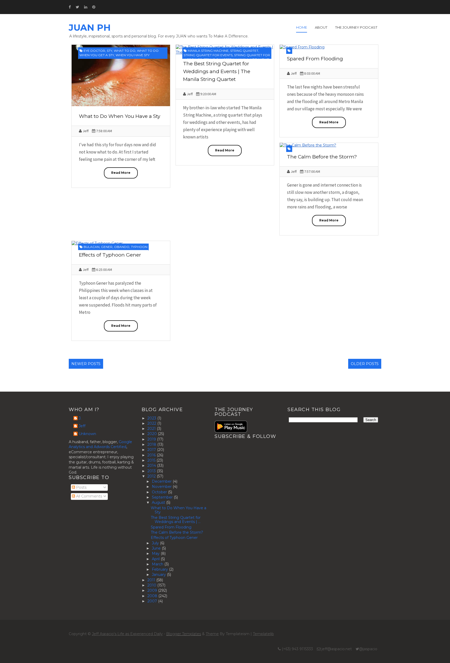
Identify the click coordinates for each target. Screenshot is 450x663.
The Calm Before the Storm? (322, 157)
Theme (212, 634)
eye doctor (94, 51)
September (163, 497)
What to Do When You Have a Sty (119, 116)
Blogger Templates (183, 634)
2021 (152, 428)
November (162, 486)
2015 (152, 460)
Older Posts (365, 363)
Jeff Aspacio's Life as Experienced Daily (127, 634)
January (159, 574)
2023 (152, 418)
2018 (152, 444)
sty (109, 51)
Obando (121, 247)
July (156, 543)
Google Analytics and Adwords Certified (100, 444)
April (156, 559)
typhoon (139, 247)
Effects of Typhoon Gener (110, 255)
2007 (152, 601)
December (162, 481)
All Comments (88, 496)
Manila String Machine (208, 51)
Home (301, 27)
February (160, 569)
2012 (152, 476)
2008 (152, 596)
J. (80, 418)
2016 (152, 455)
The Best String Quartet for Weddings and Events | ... (176, 519)
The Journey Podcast (356, 27)
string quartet (244, 51)
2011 (151, 580)
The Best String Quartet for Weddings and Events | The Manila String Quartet (216, 71)
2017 (152, 449)
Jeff (82, 426)
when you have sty (132, 55)
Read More (120, 173)
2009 (152, 590)
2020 (152, 433)
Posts (80, 487)
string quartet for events (208, 55)
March (158, 564)
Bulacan (91, 247)
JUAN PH (90, 27)
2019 (152, 439)
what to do (124, 51)
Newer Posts (86, 363)
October (160, 492)
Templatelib (263, 634)
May (156, 553)
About (321, 27)
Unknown (87, 434)
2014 (152, 465)
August (159, 502)
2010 (152, 585)
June (157, 548)
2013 (152, 471)
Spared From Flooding (315, 59)
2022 (152, 423)
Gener (107, 247)
